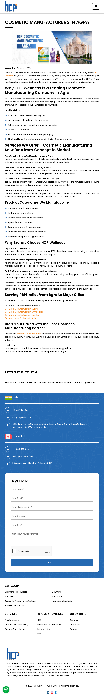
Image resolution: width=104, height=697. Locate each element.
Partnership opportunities (49, 624)
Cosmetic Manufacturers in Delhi (20, 318)
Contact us (75, 624)
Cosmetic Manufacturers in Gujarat (22, 308)
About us (74, 620)
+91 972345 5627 (20, 410)
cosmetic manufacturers (29, 333)
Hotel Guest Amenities (15, 605)
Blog (39, 633)
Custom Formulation (15, 629)
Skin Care (56, 591)
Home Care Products (62, 601)
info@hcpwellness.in (22, 417)
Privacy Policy (43, 629)
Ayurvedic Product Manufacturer (20, 601)
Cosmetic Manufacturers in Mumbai (22, 315)
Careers (73, 629)
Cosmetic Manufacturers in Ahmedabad (24, 311)
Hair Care (9, 596)
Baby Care (57, 596)
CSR (39, 620)
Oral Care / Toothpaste (16, 591)
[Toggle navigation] (95, 6)
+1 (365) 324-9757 (21, 449)
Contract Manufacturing (16, 624)
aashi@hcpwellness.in (22, 456)
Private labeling (12, 620)
